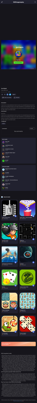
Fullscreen (17, 97)
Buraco (3, 287)
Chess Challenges (5, 310)
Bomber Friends (5, 240)
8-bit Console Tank (6, 217)
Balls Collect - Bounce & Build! (26, 217)
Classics (3, 123)
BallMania (22, 240)
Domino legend (23, 333)
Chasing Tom (22, 310)
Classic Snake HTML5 (24, 287)
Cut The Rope (4, 333)
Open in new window (7, 97)
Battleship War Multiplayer (7, 263)
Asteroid (21, 263)
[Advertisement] (18, 12)
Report (14, 94)
